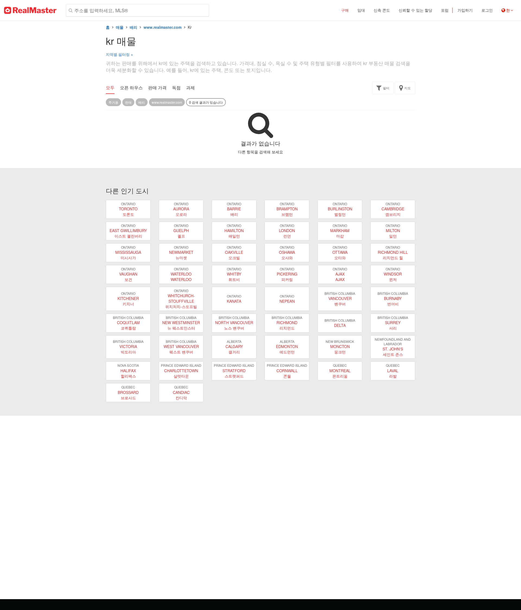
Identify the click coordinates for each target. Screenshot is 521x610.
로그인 (487, 10)
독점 (176, 88)
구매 (345, 10)
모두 (110, 88)
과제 (190, 88)
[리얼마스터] (30, 10)
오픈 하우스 (131, 88)
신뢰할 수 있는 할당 (415, 10)
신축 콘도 (382, 10)
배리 (133, 27)
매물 (119, 27)
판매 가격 (157, 88)
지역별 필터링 (119, 54)
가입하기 (465, 10)
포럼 (445, 10)
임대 (361, 10)
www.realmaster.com (163, 27)
